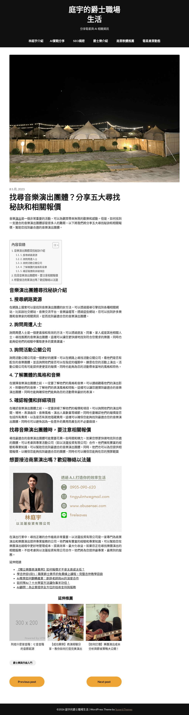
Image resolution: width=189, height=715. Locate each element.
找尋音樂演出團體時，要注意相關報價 (36, 275)
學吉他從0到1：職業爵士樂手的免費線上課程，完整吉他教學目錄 (60, 574)
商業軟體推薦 (125, 41)
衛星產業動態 (151, 41)
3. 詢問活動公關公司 (31, 262)
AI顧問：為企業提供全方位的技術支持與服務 (46, 587)
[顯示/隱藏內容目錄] (54, 245)
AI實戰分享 (57, 41)
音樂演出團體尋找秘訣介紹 (29, 250)
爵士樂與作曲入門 (22, 662)
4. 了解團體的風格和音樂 (33, 267)
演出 (18, 218)
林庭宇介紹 (36, 41)
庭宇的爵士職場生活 (94, 14)
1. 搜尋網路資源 (28, 254)
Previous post (27, 681)
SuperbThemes (123, 709)
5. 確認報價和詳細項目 (32, 271)
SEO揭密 (79, 41)
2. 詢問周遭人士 (28, 259)
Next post (104, 681)
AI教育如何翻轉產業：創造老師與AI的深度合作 (48, 578)
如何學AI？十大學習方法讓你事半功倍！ (43, 582)
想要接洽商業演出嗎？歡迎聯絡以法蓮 (36, 279)
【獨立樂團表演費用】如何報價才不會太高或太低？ (51, 569)
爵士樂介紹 (100, 41)
